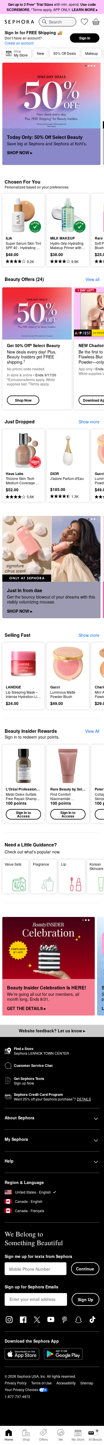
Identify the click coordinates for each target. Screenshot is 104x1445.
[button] (23, 784)
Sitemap (86, 1382)
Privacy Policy (16, 1382)
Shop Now (23, 400)
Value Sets (13, 864)
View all (92, 279)
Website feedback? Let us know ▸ (52, 1031)
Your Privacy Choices (21, 1389)
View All (92, 731)
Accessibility (66, 1382)
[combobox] (57, 21)
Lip (63, 864)
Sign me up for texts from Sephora (38, 1256)
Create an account (19, 42)
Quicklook (15, 214)
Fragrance (41, 864)
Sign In (84, 38)
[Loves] (84, 22)
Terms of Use (41, 1382)
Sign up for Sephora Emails (31, 1287)
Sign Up (85, 1299)
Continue (85, 1269)
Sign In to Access (23, 814)
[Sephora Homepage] (19, 22)
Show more (89, 422)
